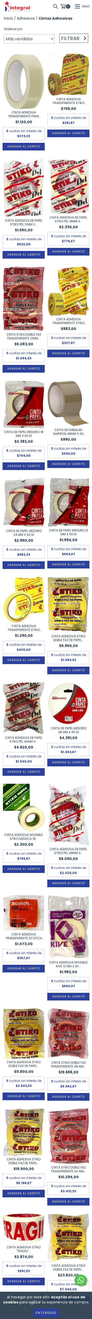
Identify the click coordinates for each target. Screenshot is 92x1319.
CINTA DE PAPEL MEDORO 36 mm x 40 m (68, 730)
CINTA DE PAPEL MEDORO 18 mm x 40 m (23, 434)
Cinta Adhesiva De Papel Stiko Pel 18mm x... (68, 219)
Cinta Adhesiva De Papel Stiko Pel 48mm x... (68, 851)
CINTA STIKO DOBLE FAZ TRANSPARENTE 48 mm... (68, 1064)
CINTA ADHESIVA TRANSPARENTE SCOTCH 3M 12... (23, 936)
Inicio (8, 18)
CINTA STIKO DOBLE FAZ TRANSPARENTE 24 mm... (68, 1169)
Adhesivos (26, 18)
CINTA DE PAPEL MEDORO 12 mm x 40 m (68, 532)
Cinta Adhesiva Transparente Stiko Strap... (68, 101)
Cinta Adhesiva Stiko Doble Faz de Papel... (68, 638)
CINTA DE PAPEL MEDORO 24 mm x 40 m (24, 533)
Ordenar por (13, 29)
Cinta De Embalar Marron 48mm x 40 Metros (68, 432)
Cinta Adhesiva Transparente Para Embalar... (23, 114)
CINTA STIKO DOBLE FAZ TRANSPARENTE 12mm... (23, 336)
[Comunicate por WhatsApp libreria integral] (81, 1280)
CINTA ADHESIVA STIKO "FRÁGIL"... (24, 1249)
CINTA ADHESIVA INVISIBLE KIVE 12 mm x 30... (68, 964)
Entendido (46, 1313)
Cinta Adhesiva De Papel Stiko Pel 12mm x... (23, 222)
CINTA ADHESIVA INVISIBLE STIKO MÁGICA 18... (23, 837)
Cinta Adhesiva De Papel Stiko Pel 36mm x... (23, 739)
